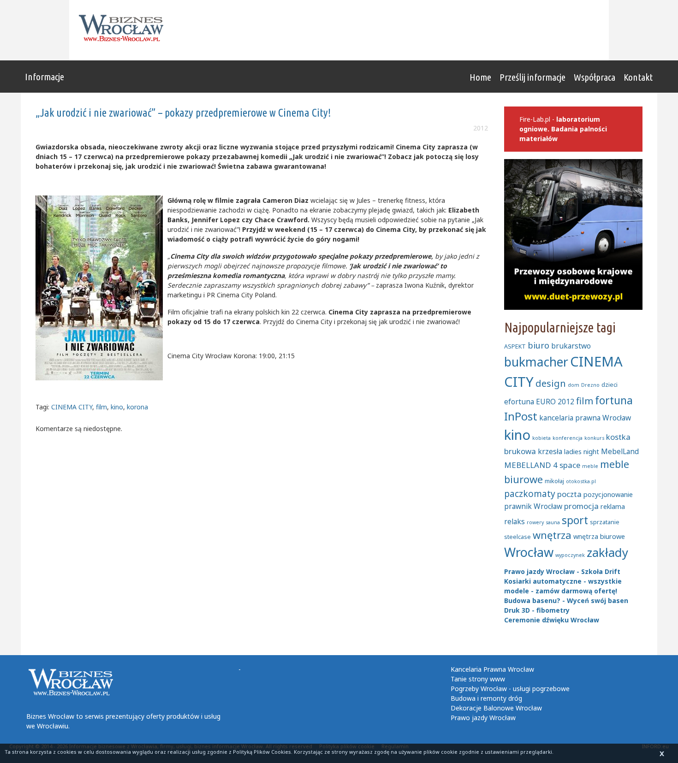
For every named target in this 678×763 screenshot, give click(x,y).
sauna (553, 522)
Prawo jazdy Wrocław (483, 717)
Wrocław (528, 552)
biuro (538, 345)
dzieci (609, 384)
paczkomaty (529, 494)
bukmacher (536, 362)
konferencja (568, 438)
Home (480, 77)
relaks (514, 521)
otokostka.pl (581, 481)
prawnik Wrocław (533, 506)
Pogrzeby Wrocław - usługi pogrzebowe (510, 688)
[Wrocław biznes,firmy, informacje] (123, 28)
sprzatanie (604, 522)
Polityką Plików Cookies (262, 751)
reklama (613, 506)
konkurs (594, 438)
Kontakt (638, 77)
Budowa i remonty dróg (486, 698)
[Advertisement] (425, 30)
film (101, 406)
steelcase (517, 536)
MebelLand (620, 451)
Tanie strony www (478, 678)
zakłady (607, 552)
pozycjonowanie (608, 494)
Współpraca (594, 77)
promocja (581, 506)
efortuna (519, 401)
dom (573, 385)
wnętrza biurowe (599, 536)
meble (590, 466)
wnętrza (552, 535)
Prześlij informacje (532, 77)
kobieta (541, 438)
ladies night (581, 451)
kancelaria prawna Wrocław (585, 418)
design (550, 383)
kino (117, 406)
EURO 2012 (555, 401)
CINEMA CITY (71, 406)
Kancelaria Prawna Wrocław (492, 669)
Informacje (44, 76)
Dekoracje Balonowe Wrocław (496, 708)
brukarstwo (571, 346)
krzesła (550, 451)
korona (137, 406)
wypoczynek (570, 555)
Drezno (590, 385)
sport (575, 520)
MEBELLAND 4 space (542, 465)
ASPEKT (515, 346)
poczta (569, 494)
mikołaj (554, 481)
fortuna (614, 400)
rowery (535, 522)
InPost (520, 416)
